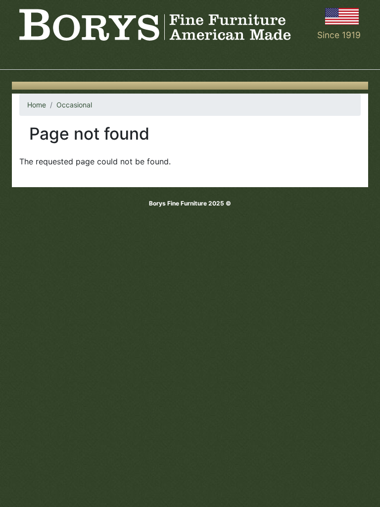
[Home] (155, 24)
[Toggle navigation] (26, 55)
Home (36, 105)
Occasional (74, 105)
